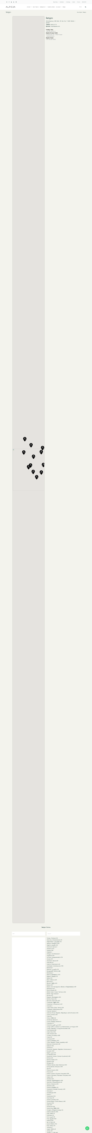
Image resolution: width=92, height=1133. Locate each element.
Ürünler (28, 7)
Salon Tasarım (36, 7)
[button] (41, 452)
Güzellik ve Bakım (51, 7)
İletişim (64, 7)
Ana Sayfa (79, 12)
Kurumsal (58, 7)
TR (79, 7)
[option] (63, 938)
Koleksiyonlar (42, 7)
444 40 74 (53, 24)
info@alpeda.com (55, 26)
